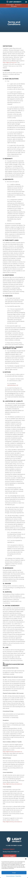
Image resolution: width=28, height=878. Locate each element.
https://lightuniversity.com (9, 62)
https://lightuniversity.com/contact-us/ (12, 751)
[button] (26, 859)
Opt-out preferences (10, 876)
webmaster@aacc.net (12, 385)
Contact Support (10, 4)
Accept (14, 872)
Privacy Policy (18, 876)
